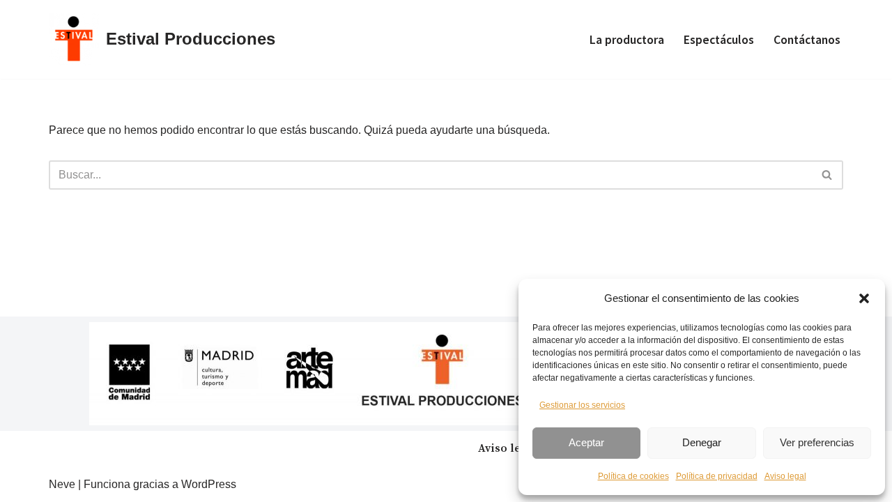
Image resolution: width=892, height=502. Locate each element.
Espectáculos (719, 39)
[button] (864, 298)
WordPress (208, 484)
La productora (627, 39)
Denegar (701, 442)
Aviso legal (785, 476)
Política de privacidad (717, 476)
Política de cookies (633, 476)
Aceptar (586, 442)
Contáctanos (807, 39)
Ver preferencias (817, 442)
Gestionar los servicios (582, 405)
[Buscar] (827, 175)
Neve (62, 484)
